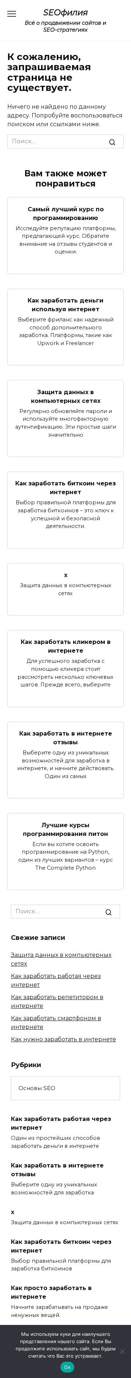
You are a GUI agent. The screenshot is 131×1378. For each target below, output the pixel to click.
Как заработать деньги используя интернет (65, 305)
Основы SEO (37, 1088)
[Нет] (122, 1351)
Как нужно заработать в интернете (63, 1039)
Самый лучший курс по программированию (66, 213)
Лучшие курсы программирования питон (65, 829)
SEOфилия (65, 12)
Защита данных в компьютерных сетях (65, 396)
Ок (67, 1367)
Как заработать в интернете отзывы (65, 738)
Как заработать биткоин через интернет (65, 488)
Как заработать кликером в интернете (66, 646)
